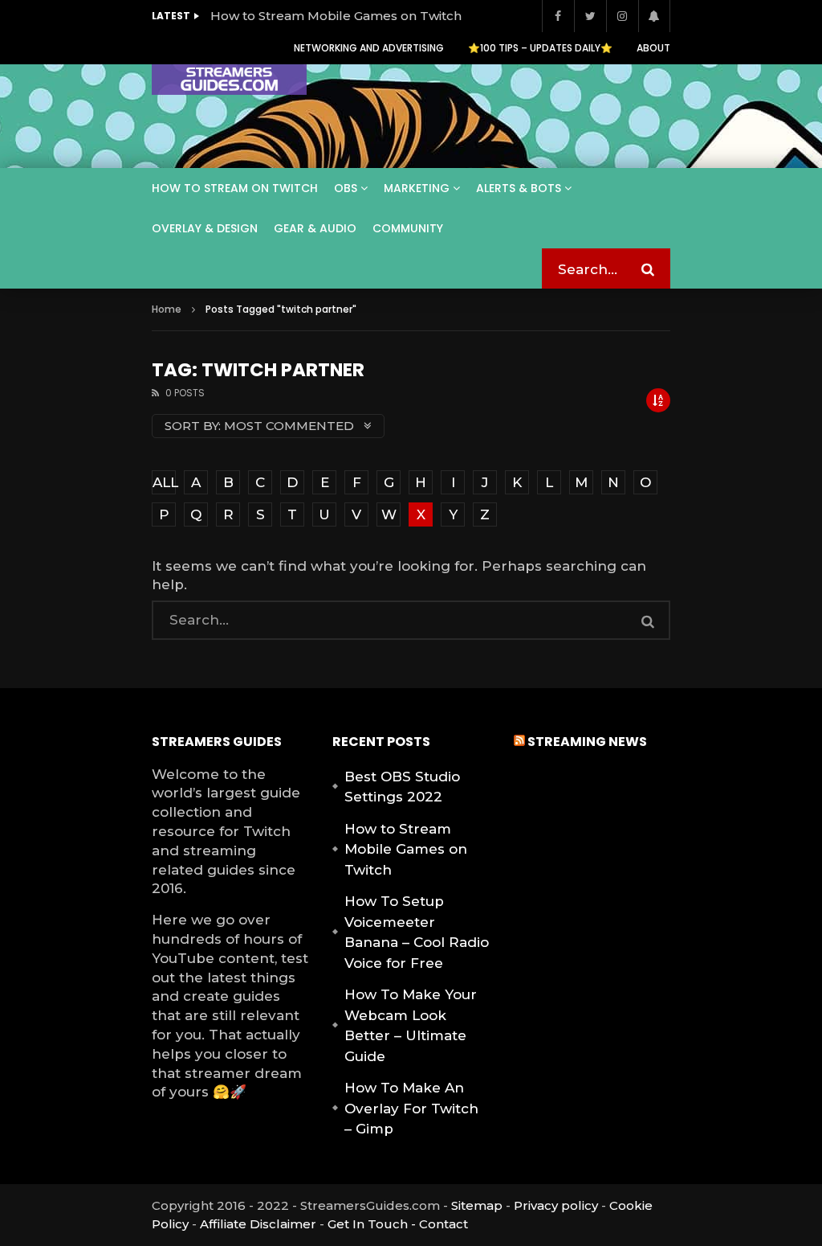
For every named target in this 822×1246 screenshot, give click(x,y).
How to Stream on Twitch (235, 188)
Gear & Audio (315, 228)
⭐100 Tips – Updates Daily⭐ (540, 48)
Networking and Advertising (369, 48)
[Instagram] (622, 16)
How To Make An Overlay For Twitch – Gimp (411, 1108)
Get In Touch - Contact (398, 1224)
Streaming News (587, 741)
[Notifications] (654, 16)
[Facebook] (558, 16)
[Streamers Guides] (229, 80)
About (653, 48)
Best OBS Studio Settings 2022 (402, 787)
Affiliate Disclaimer (258, 1224)
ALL (164, 482)
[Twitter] (590, 16)
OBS (345, 188)
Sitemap (477, 1205)
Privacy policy (556, 1205)
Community (407, 228)
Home (166, 309)
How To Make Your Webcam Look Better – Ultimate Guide (410, 1025)
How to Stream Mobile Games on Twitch (336, 15)
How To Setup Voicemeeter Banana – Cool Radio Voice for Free (416, 932)
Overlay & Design (205, 228)
